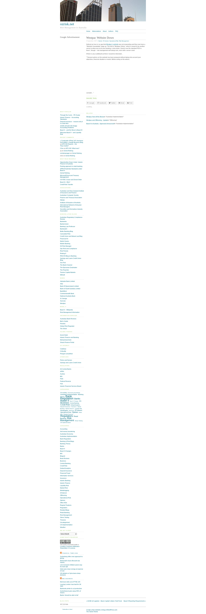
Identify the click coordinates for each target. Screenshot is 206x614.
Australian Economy (66, 434)
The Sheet (63, 328)
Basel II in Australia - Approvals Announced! (100, 123)
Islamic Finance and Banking (69, 337)
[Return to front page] (103, 21)
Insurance (74, 406)
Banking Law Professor (67, 226)
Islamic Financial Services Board (70, 386)
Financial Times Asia (70, 553)
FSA (61, 384)
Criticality (63, 351)
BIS (61, 376)
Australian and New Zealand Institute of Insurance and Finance (72, 192)
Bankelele (63, 221)
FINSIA (62, 200)
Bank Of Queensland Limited (69, 286)
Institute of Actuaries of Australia (70, 202)
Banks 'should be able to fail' (69, 595)
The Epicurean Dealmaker (68, 267)
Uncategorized (65, 522)
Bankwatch (63, 229)
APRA (62, 371)
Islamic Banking (65, 480)
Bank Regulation (66, 397)
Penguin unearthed (66, 354)
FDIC (61, 379)
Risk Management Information (70, 312)
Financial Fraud (65, 473)
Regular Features (68, 414)
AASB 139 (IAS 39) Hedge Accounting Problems (68, 127)
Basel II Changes (74, 401)
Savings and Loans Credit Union (70, 362)
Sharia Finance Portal (67, 342)
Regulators (66, 415)
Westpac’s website (112, 44)
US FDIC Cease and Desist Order (71, 179)
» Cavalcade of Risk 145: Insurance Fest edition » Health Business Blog (71, 141)
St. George (63, 298)
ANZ (61, 284)
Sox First (63, 262)
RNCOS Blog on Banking (68, 256)
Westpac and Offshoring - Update (97, 120)
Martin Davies (64, 241)
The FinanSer (64, 270)
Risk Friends (64, 251)
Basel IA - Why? (65, 182)
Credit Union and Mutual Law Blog (71, 236)
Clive (61, 148)
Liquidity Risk (78, 408)
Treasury (63, 520)
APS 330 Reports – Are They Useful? (68, 145)
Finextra (62, 323)
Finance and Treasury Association (71, 197)
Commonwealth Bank (67, 293)
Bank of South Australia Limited (70, 289)
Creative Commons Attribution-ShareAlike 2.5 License (70, 547)
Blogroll (62, 456)
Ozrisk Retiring (68, 151)
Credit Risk (65, 405)
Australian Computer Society (69, 195)
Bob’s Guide (64, 321)
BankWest (63, 291)
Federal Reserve (65, 381)
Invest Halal (64, 335)
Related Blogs (64, 510)
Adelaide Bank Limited (67, 281)
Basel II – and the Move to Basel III (71, 130)
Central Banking (74, 403)
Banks (100, 41)
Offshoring (71, 410)
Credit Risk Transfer (66, 184)
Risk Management (124, 41)
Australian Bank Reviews (68, 319)
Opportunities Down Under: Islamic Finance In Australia (71, 163)
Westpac (63, 303)
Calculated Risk (65, 234)
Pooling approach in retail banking (71, 166)
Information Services (66, 476)
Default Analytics (75, 405)
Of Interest (106, 41)
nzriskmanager (65, 153)
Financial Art (64, 239)
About (105, 31)
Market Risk (64, 488)
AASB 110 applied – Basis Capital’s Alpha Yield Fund (104, 601)
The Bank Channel (66, 265)
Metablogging (64, 410)
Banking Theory (65, 444)
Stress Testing (79, 420)
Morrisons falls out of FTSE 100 (70, 582)
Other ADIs (63, 503)
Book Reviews (64, 458)
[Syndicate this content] (61, 553)
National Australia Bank (67, 296)
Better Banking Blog (66, 231)
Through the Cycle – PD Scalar (70, 115)
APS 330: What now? (72, 148)
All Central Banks (65, 369)
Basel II (64, 400)
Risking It (63, 253)
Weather (63, 527)
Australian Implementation (68, 436)
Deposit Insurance (65, 406)
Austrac (62, 374)
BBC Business (67, 578)
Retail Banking (65, 512)
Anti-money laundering (74, 392)
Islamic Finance (69, 408)
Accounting (63, 392)
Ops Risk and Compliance (68, 248)
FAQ (116, 31)
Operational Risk (113, 41)
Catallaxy (63, 349)
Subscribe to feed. (67, 609)
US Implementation (65, 422)
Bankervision (64, 224)
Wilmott (62, 275)
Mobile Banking (65, 243)
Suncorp (63, 301)
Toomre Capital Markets (67, 272)
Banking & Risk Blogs (67, 441)
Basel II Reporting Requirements (135, 601)
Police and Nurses (66, 360)
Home (88, 31)
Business (64, 403)
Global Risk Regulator (67, 326)
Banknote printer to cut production (71, 588)
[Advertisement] (116, 77)
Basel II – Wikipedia (66, 310)
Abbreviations (96, 31)
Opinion (75, 412)
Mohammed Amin (65, 340)
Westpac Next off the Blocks (95, 117)
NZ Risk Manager (65, 246)
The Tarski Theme (92, 611)
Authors (110, 31)
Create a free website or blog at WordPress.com (101, 610)
